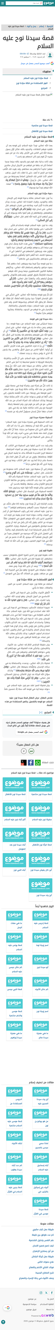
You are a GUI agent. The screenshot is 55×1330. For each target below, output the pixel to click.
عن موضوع (32, 1299)
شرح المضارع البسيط (45, 1273)
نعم (31, 751)
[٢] (12, 183)
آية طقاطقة (24, 53)
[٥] (34, 243)
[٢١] (14, 670)
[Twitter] (46, 1293)
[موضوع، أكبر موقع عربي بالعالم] (49, 4)
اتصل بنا (50, 1299)
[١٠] (26, 380)
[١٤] (22, 498)
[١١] (6, 410)
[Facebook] (52, 1293)
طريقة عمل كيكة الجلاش (43, 1257)
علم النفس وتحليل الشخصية (41, 1240)
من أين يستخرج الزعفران (43, 1251)
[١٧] (41, 565)
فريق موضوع (31, 1309)
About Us (50, 1309)
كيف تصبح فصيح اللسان (43, 1246)
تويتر (24, 763)
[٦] (18, 258)
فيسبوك (31, 763)
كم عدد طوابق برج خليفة (43, 1235)
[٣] (28, 187)
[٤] (10, 208)
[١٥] (20, 498)
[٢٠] (40, 658)
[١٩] (31, 603)
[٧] (40, 289)
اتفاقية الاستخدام (47, 1304)
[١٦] (45, 544)
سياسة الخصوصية (29, 1304)
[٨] (9, 330)
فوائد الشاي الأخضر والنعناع (41, 1267)
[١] (16, 156)
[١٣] (4, 472)
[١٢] (24, 463)
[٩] (46, 345)
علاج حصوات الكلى (45, 1262)
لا (23, 751)
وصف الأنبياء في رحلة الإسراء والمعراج (36, 1278)
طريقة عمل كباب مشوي (43, 1229)
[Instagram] (41, 1293)
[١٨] (33, 603)
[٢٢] (40, 681)
